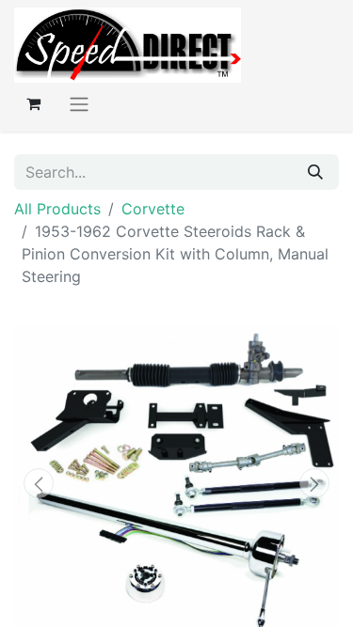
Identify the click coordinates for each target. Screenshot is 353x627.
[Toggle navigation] (79, 103)
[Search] (315, 172)
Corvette (153, 208)
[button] (38, 483)
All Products (57, 208)
